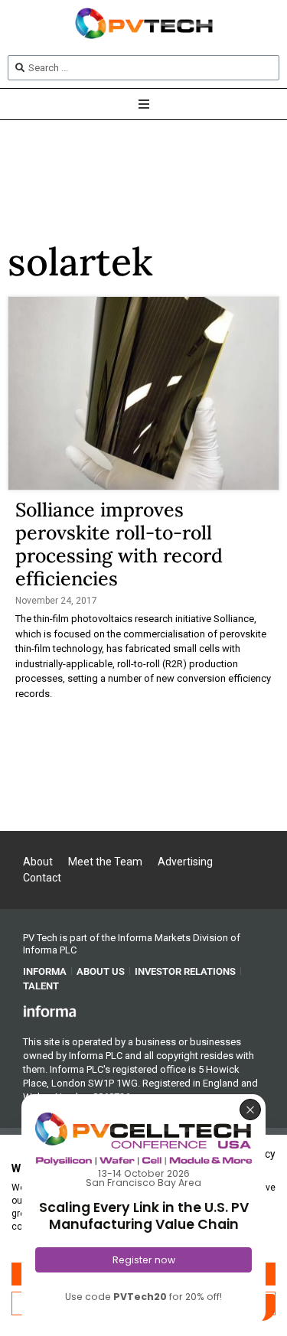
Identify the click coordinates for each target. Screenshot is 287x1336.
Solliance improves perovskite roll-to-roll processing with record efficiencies (119, 544)
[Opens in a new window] (50, 1011)
